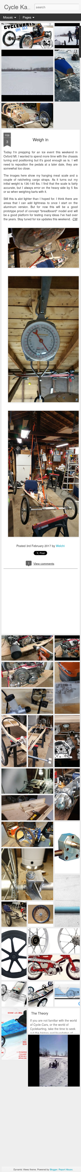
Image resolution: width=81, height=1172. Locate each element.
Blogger (53, 1169)
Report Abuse (65, 1169)
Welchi (60, 546)
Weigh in (40, 139)
